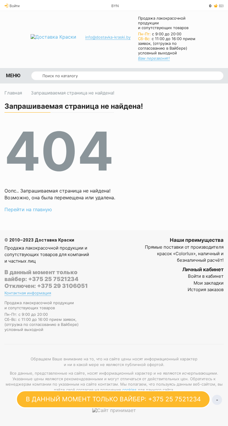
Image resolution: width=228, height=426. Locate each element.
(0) (216, 6)
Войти (15, 6)
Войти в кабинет (206, 276)
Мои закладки (209, 283)
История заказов (206, 289)
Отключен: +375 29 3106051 (46, 286)
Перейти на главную (28, 209)
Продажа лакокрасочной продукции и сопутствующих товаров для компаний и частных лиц (46, 254)
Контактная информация (27, 293)
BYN (115, 6)
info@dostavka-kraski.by (108, 37)
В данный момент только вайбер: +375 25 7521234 (41, 276)
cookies (129, 389)
